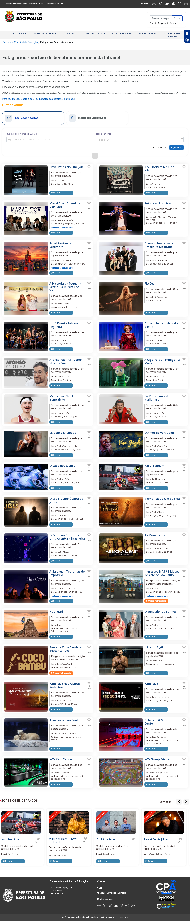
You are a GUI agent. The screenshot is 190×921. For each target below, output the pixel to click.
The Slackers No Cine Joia (159, 168)
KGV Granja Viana (156, 759)
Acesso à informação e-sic (15, 4)
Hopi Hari (56, 612)
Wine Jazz (151, 684)
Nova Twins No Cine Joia (66, 167)
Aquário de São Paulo (64, 720)
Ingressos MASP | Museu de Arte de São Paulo (161, 573)
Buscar (178, 147)
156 (100, 888)
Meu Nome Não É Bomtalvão (61, 398)
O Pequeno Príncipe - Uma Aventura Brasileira (67, 536)
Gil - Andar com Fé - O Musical (160, 840)
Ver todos (166, 801)
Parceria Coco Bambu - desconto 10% (65, 649)
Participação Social (121, 33)
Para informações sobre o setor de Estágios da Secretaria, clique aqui (38, 98)
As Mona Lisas (154, 535)
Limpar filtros (159, 147)
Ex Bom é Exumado (62, 433)
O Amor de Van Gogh (159, 433)
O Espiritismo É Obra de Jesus (66, 500)
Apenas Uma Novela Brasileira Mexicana (158, 245)
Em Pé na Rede (60, 839)
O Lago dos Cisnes (62, 466)
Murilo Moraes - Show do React (17, 840)
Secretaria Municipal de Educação (20, 42)
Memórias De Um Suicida (162, 499)
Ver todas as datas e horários (63, 228)
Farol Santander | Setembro (62, 245)
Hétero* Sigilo (154, 647)
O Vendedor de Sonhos (160, 612)
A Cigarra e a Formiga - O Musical (162, 361)
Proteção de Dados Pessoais (173, 34)
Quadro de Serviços (147, 33)
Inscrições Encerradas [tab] (92, 117)
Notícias (174, 23)
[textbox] (140, 140)
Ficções (149, 283)
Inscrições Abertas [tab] (26, 117)
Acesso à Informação (96, 33)
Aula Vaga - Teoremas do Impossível (67, 573)
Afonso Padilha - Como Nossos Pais (65, 361)
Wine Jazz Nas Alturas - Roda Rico (65, 685)
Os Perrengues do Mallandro (157, 398)
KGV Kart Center (60, 759)
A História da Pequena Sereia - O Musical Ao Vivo (65, 286)
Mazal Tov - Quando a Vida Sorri (64, 205)
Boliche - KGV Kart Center (157, 721)
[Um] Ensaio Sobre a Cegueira (63, 325)
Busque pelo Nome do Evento (21, 134)
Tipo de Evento (103, 134)
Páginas (162, 23)
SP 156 (64, 4)
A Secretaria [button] (18, 33)
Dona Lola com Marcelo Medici (161, 325)
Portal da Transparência (49, 4)
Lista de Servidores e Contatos (113, 893)
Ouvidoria (33, 4)
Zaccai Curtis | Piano (112, 839)
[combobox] (140, 139)
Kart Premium (154, 466)
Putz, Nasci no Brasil (159, 203)
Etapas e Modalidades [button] (44, 33)
